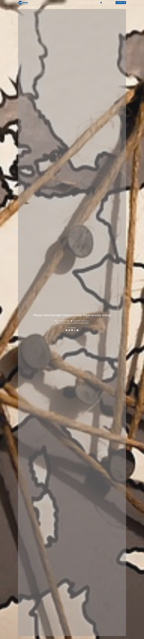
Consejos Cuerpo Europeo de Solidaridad (73, 323)
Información (81, 2)
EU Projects (105, 2)
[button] (66, 330)
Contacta (112, 2)
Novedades (89, 2)
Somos (96, 2)
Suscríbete (120, 2)
